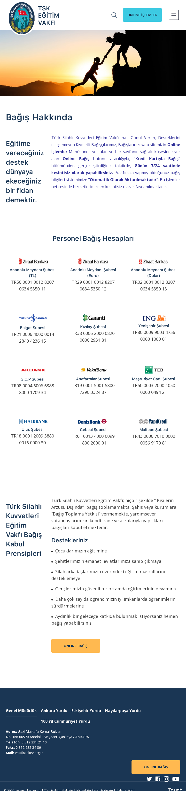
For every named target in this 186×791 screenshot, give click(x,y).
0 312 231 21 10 (34, 742)
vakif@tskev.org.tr (29, 752)
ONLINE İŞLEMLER (142, 15)
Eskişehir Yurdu (86, 710)
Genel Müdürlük (21, 710)
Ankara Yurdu (54, 710)
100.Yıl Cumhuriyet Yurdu (65, 721)
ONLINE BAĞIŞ (75, 645)
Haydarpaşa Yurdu (123, 710)
